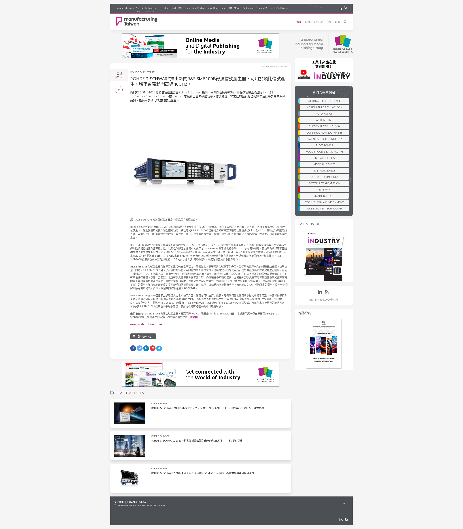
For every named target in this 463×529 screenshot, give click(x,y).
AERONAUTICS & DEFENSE (324, 101)
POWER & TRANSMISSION (324, 183)
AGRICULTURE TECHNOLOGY (324, 107)
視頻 (329, 21)
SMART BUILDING (324, 196)
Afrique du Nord (125, 8)
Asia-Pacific (141, 8)
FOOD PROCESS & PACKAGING (324, 151)
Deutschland (190, 8)
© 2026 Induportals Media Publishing (139, 505)
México (237, 8)
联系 (337, 21)
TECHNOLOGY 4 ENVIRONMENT (324, 202)
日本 (230, 8)
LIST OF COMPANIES (126, 509)
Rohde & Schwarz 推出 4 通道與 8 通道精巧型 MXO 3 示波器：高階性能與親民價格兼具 (202, 473)
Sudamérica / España (253, 8)
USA (277, 8)
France (209, 8)
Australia (153, 8)
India (223, 8)
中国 (180, 8)
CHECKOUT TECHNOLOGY (324, 126)
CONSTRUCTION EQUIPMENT (324, 132)
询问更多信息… (144, 336)
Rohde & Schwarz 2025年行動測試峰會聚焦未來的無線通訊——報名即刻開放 (196, 440)
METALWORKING (324, 170)
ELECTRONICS (324, 145)
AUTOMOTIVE (324, 120)
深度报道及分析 (314, 21)
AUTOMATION (324, 113)
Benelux (164, 8)
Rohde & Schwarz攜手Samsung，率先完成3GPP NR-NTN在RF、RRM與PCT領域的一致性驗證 (207, 408)
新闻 (298, 21)
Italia (216, 8)
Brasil (173, 8)
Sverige (270, 8)
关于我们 (119, 502)
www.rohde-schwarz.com (146, 324)
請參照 (194, 317)
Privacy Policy (136, 502)
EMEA (201, 8)
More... (284, 8)
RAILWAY (324, 189)
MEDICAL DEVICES (324, 164)
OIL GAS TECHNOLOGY (324, 177)
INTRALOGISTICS (324, 158)
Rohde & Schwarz (142, 72)
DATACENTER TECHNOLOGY (324, 139)
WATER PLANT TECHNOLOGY (324, 208)
